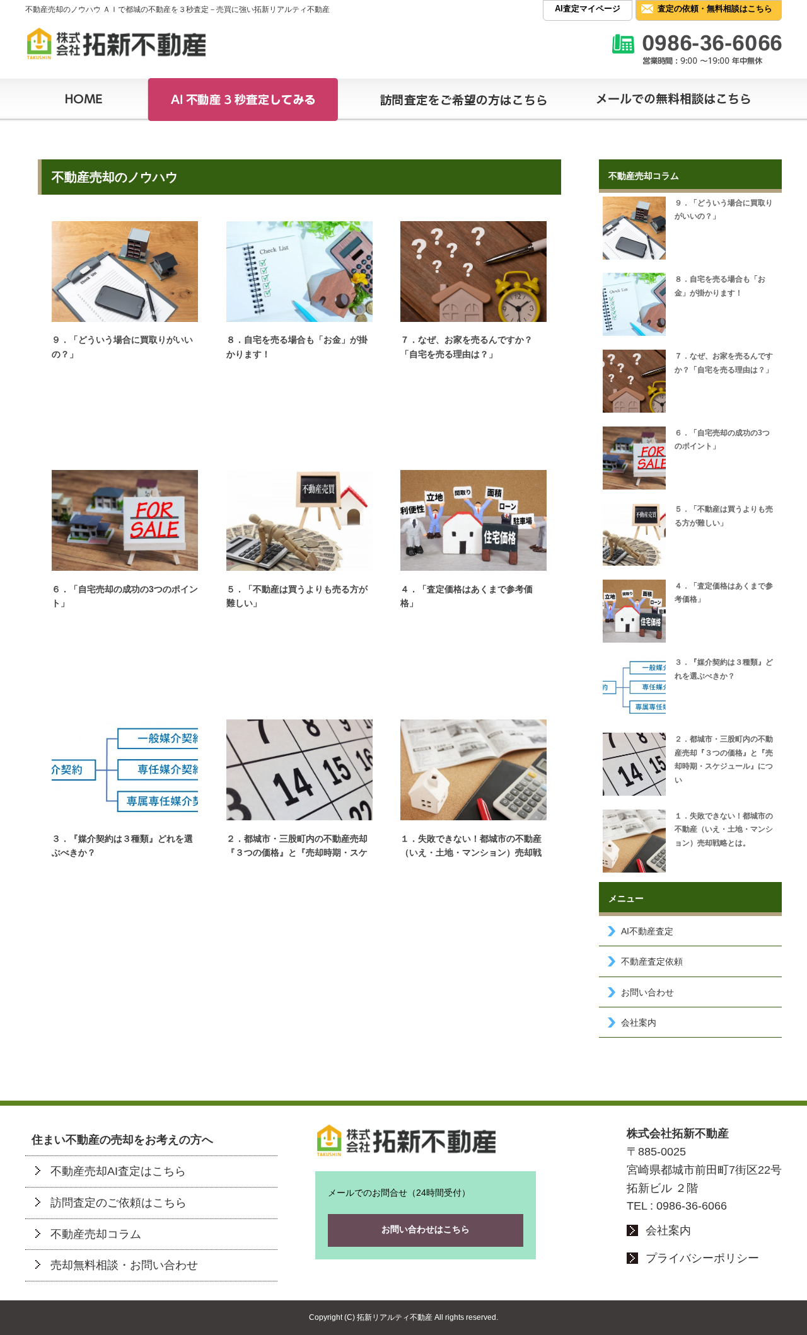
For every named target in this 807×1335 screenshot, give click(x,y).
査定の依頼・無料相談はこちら (715, 8)
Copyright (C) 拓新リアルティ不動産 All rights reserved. (403, 1317)
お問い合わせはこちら (425, 1229)
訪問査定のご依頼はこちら (118, 1202)
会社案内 (638, 1022)
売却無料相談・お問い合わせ (124, 1265)
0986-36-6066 (691, 1206)
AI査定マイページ (587, 8)
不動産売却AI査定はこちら (118, 1171)
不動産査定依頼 (652, 961)
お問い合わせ (647, 992)
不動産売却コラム (95, 1234)
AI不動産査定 (647, 931)
